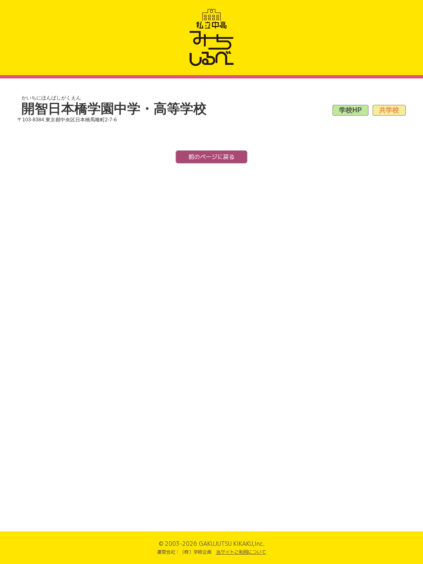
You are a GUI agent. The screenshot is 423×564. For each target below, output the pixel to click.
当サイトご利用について (241, 552)
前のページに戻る (211, 157)
